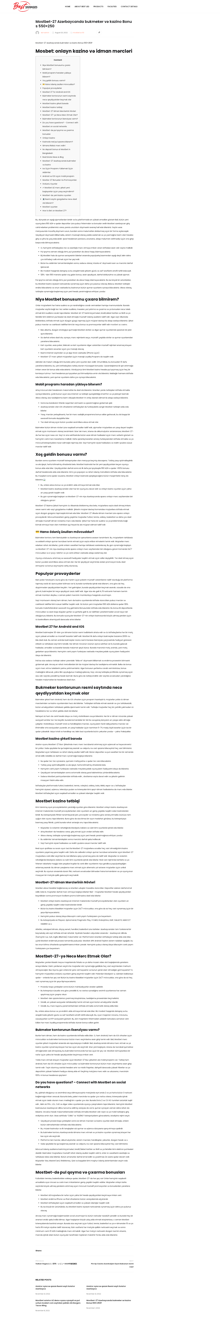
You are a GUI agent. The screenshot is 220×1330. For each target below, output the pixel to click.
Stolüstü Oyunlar (50, 184)
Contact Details (129, 6)
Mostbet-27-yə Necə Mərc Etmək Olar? (60, 115)
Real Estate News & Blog (53, 157)
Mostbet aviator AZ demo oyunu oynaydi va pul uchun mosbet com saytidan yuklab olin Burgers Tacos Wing (58, 1303)
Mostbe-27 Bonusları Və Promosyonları (60, 180)
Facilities (112, 6)
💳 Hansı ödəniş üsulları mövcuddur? (59, 84)
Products (98, 6)
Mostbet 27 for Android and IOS (56, 92)
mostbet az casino (118, 324)
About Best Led (82, 6)
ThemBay (134, 1326)
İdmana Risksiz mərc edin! (54, 145)
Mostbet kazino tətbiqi (52, 107)
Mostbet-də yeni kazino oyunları (57, 195)
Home (67, 6)
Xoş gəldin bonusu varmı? (54, 80)
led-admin (45, 33)
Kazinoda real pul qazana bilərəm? (58, 141)
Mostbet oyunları (50, 207)
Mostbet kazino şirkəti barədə (55, 103)
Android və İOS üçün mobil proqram (58, 176)
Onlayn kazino (49, 138)
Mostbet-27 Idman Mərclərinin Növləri (59, 111)
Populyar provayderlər (52, 88)
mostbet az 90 (78, 33)
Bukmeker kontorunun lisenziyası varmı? (60, 118)
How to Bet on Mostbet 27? (54, 210)
